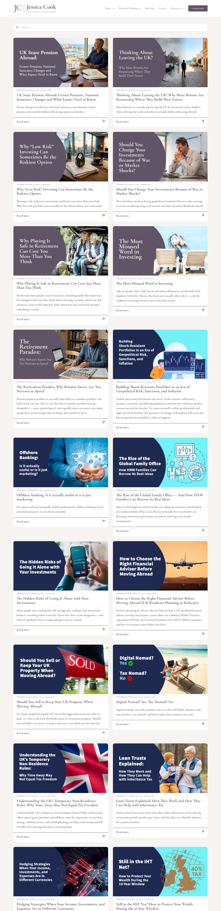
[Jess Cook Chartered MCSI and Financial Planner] (34, 5)
